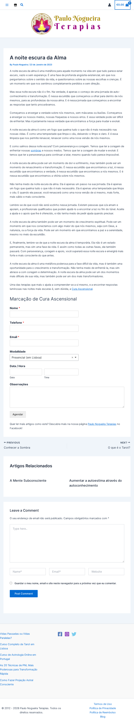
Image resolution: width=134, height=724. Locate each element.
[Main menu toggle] (6, 4)
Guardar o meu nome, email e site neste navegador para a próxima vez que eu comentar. (65, 583)
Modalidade (18, 351)
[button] (22, 5)
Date (12, 377)
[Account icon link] (109, 4)
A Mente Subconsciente (28, 480)
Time (46, 377)
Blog (102, 716)
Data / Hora (17, 366)
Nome (15, 308)
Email (14, 337)
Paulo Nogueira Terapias (102, 424)
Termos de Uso (103, 704)
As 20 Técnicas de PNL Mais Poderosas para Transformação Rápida (18, 669)
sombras (36, 150)
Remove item (72, 357)
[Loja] (15, 5)
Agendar (18, 414)
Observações (19, 384)
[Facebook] (60, 634)
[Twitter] (74, 634)
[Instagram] (67, 634)
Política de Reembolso (103, 712)
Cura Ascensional (82, 289)
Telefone (17, 322)
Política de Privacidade (103, 708)
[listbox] (44, 357)
